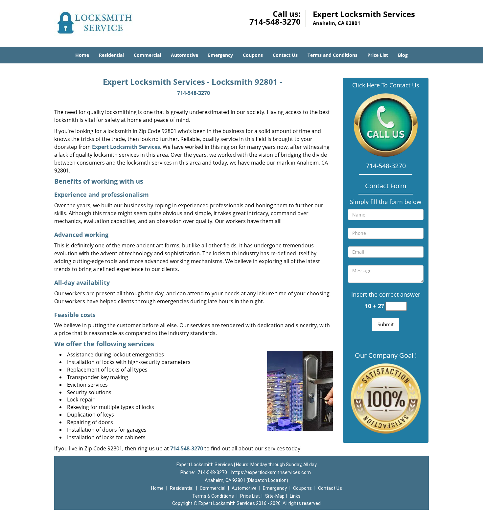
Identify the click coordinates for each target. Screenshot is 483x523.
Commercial (147, 55)
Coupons (253, 55)
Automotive (184, 55)
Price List (377, 55)
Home (82, 55)
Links (295, 496)
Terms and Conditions (332, 55)
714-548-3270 (275, 21)
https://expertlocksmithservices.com (271, 472)
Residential (111, 55)
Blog (403, 55)
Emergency (220, 55)
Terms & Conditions (213, 496)
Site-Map (275, 496)
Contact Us (285, 55)
